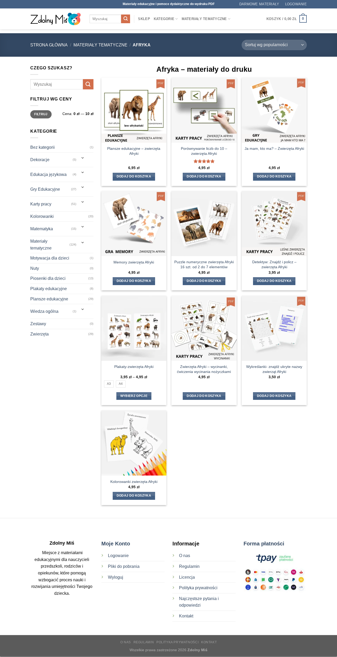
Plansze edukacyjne (49, 299)
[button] (296, 4)
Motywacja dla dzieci (49, 258)
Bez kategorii (42, 147)
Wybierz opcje (134, 395)
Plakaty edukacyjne (48, 288)
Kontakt (186, 616)
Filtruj (41, 114)
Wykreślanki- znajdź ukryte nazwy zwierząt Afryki (274, 369)
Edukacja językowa (48, 174)
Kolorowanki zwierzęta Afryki (133, 481)
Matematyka (41, 229)
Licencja (187, 577)
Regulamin (189, 566)
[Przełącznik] (83, 158)
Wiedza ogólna (44, 311)
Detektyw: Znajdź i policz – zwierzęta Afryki (274, 264)
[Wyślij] (125, 19)
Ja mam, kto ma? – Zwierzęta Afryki (274, 148)
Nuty (34, 268)
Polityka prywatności (198, 588)
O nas (184, 555)
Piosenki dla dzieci (48, 278)
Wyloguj (115, 577)
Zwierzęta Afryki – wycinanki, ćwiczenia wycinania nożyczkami (204, 369)
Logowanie (118, 555)
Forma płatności (264, 543)
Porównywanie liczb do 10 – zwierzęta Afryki (204, 151)
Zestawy (38, 324)
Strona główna (49, 45)
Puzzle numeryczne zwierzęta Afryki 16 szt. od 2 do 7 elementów (204, 264)
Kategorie (164, 19)
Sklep (144, 19)
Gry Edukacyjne (45, 189)
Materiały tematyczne (204, 19)
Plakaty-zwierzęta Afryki (133, 367)
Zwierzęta (39, 334)
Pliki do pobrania (124, 566)
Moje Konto (115, 543)
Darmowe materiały (259, 4)
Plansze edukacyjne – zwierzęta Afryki (133, 151)
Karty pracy (40, 204)
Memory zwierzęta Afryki (133, 262)
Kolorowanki (42, 216)
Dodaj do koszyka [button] (134, 176)
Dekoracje (39, 159)
